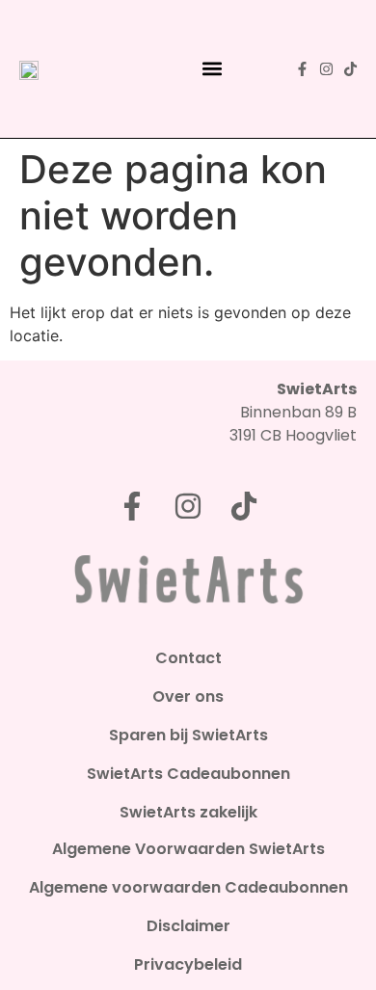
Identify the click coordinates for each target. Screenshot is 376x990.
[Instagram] (326, 69)
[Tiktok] (350, 69)
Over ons (188, 697)
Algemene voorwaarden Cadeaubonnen (188, 887)
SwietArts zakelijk (188, 812)
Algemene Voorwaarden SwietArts (188, 849)
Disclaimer (188, 926)
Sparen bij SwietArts (188, 735)
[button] (212, 69)
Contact (188, 658)
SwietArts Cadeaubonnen (188, 774)
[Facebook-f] (302, 69)
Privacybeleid (188, 965)
